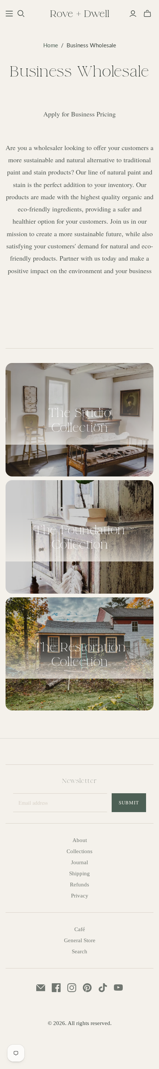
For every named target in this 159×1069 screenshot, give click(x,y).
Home (50, 45)
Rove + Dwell (79, 13)
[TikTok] (102, 987)
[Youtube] (118, 987)
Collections (79, 851)
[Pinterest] (87, 987)
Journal (79, 862)
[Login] (133, 14)
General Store (79, 940)
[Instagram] (71, 987)
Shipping (79, 873)
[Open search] (21, 13)
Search (79, 951)
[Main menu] (9, 13)
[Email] (40, 987)
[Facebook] (56, 987)
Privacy (79, 896)
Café (79, 929)
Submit (129, 802)
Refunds (79, 885)
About (79, 840)
